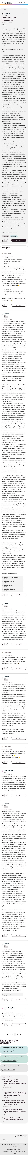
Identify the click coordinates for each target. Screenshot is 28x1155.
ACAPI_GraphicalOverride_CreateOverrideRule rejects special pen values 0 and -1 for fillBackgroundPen (15, 1093)
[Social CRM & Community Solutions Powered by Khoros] (4, 1140)
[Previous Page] (7, 1034)
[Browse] (2, 3)
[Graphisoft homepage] (21, 1136)
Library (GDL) (14, 236)
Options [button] (26, 9)
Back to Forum (7, 1051)
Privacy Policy (9, 1148)
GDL (4, 1114)
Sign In (25, 2)
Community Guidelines (13, 1149)
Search (15, 3)
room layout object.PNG (10, 577)
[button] (3, 240)
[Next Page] (20, 1034)
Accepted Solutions (9, 1060)
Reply (20, 240)
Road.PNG (6, 994)
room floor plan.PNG (9, 589)
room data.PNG (8, 581)
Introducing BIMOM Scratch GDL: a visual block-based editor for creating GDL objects (14, 1111)
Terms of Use (18, 1148)
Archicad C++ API (7, 1087)
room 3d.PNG (7, 585)
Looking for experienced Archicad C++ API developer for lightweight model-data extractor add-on (14, 1102)
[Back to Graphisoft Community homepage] (9, 2)
